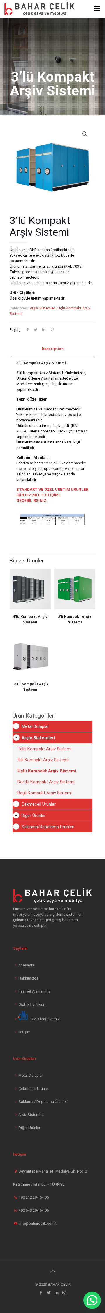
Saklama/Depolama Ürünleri (48, 826)
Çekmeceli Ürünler (39, 804)
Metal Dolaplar (35, 726)
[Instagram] (64, 1292)
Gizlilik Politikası (32, 1004)
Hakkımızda (28, 978)
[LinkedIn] (56, 1292)
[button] (92, 1300)
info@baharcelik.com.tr (38, 1223)
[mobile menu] (97, 9)
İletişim (24, 1032)
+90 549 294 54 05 (33, 1210)
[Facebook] (41, 1292)
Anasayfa (26, 965)
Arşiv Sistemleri (43, 308)
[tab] (52, 349)
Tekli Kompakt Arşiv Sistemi (44, 748)
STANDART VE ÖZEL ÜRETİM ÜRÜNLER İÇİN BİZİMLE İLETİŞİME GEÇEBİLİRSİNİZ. (52, 495)
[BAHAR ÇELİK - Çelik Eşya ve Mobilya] (39, 8)
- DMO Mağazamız (44, 1019)
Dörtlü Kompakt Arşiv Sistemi (46, 781)
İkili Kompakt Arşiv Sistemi (43, 759)
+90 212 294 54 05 (33, 1197)
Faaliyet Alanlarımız (34, 991)
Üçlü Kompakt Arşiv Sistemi (47, 770)
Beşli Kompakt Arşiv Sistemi (45, 793)
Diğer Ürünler (34, 815)
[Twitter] (49, 1292)
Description (53, 349)
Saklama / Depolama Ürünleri (43, 1101)
